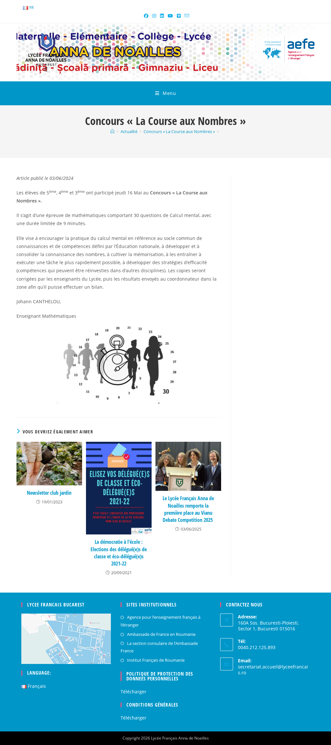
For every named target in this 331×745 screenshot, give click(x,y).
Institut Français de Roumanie (156, 660)
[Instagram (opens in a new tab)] (154, 16)
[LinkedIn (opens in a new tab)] (162, 16)
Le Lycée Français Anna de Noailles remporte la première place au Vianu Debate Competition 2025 (188, 509)
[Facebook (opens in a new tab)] (146, 16)
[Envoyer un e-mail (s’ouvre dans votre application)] (186, 16)
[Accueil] (112, 131)
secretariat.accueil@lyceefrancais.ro (273, 670)
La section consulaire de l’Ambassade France (159, 647)
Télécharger (133, 691)
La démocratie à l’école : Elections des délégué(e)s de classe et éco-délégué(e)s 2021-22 (119, 552)
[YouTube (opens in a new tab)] (170, 16)
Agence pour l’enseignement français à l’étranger (160, 620)
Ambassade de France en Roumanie (161, 634)
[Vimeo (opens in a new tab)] (179, 16)
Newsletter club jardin (49, 492)
